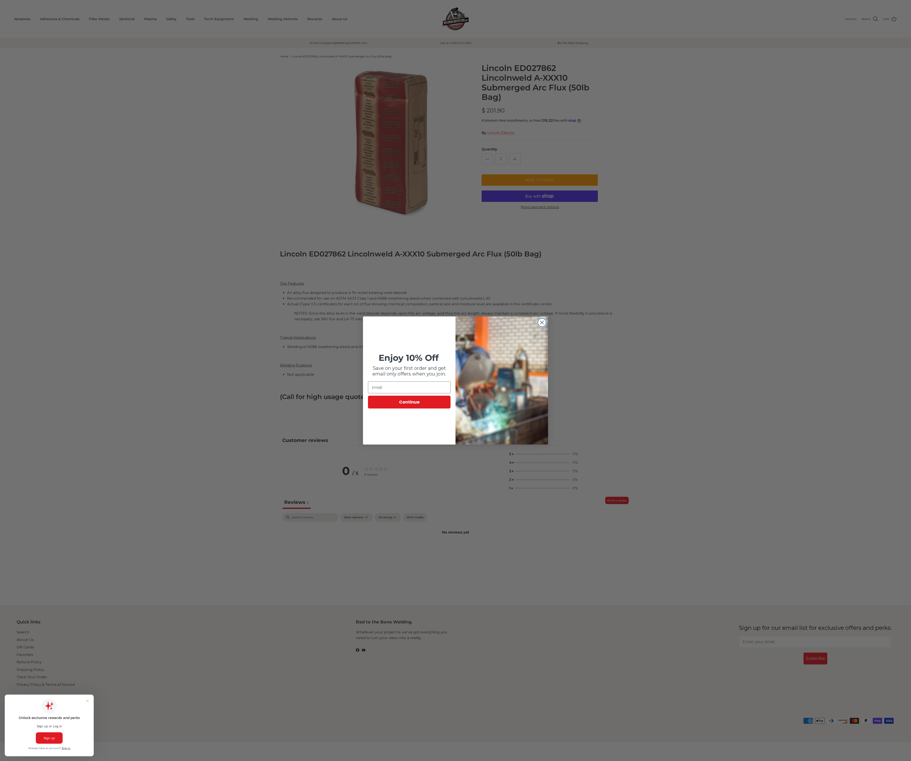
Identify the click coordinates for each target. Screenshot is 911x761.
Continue (409, 402)
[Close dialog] (542, 322)
